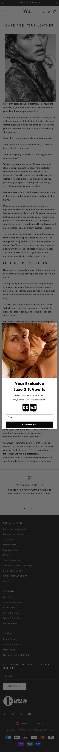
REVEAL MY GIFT (29, 424)
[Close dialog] (54, 326)
